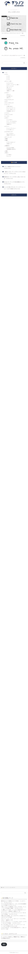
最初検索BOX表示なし (11, 149)
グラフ (7, 92)
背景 (7, 151)
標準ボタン (9, 124)
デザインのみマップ (11, 142)
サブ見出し (9, 154)
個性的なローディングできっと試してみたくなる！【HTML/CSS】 (14, 177)
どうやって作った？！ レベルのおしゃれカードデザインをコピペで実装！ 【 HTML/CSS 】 (13, 922)
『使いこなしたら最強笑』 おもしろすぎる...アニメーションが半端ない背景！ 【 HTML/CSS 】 (13, 907)
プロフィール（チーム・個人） (13, 84)
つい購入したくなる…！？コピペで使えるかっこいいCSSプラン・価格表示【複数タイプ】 (13, 910)
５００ (8, 79)
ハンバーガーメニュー (11, 128)
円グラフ (9, 94)
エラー (7, 74)
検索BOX (7, 145)
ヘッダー (8, 116)
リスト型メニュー (10, 129)
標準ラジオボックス (11, 135)
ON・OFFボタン (10, 133)
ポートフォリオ (10, 86)
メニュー (8, 126)
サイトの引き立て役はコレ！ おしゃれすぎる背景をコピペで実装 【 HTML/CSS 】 (13, 904)
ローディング (9, 137)
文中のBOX (9, 89)
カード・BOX (8, 81)
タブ (7, 101)
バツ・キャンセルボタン (12, 121)
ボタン (7, 118)
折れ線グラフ (10, 96)
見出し (7, 152)
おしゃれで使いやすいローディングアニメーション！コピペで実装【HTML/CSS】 (14, 187)
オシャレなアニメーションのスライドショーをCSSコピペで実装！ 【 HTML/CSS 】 (13, 913)
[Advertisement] (14, 211)
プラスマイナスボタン (11, 122)
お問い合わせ (10, 106)
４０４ (8, 77)
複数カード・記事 (10, 90)
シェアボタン (10, 119)
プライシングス (9, 114)
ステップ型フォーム (11, 109)
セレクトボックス (10, 99)
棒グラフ (9, 97)
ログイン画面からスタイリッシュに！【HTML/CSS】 (12, 167)
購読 (4, 944)
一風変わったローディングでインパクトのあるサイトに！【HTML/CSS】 (14, 172)
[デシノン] (14, 6)
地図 (7, 140)
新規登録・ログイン (11, 111)
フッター (8, 113)
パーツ (5, 72)
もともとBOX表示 (10, 147)
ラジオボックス (9, 131)
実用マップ (9, 143)
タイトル (9, 156)
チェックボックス (10, 102)
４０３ (8, 76)
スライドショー (10, 83)
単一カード (9, 87)
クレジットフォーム (11, 108)
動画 (7, 138)
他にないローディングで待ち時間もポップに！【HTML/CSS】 (14, 182)
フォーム (8, 104)
